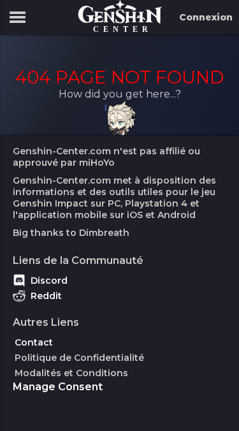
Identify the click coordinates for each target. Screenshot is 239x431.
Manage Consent (58, 387)
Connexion (206, 17)
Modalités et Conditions (71, 373)
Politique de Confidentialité (79, 357)
